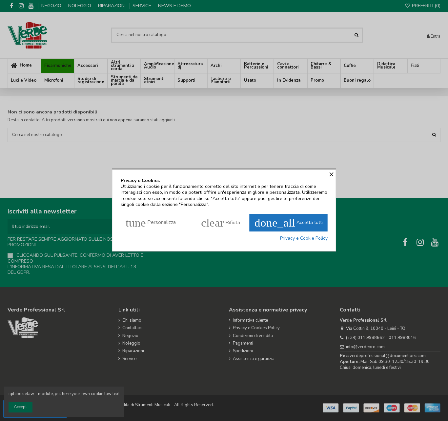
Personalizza (151, 222)
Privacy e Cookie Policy (304, 238)
